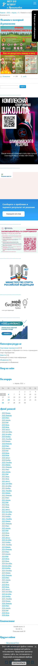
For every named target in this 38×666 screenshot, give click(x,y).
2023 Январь (6, 521)
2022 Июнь (5, 505)
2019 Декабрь (7, 439)
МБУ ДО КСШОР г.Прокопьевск (14, 4)
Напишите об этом (13, 214)
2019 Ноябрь (6, 436)
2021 (8, 13)
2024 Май (5, 556)
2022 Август (6, 509)
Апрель (14, 13)
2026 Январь (6, 601)
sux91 (24, 76)
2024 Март (5, 552)
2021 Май (5, 474)
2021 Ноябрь (6, 488)
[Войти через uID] (19, 373)
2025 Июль (5, 587)
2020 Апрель (6, 448)
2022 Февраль (7, 495)
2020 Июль (5, 455)
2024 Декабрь (7, 570)
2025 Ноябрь (6, 596)
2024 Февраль (7, 549)
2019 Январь (6, 413)
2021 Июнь (5, 476)
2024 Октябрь (6, 566)
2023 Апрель (6, 528)
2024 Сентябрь (7, 563)
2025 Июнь (5, 585)
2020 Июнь (5, 453)
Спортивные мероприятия (9, 348)
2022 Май (5, 502)
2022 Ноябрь (6, 516)
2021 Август (6, 481)
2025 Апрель (6, 580)
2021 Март (5, 469)
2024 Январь (6, 547)
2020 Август (6, 458)
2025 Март (5, 577)
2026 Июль (5, 615)
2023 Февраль (7, 523)
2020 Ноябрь (6, 460)
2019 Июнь (5, 425)
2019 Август (6, 429)
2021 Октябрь (6, 486)
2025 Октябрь (6, 594)
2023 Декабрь (7, 545)
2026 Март (5, 606)
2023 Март (5, 526)
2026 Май (5, 610)
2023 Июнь (5, 533)
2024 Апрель (6, 554)
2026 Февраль (7, 603)
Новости (3, 355)
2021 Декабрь (7, 491)
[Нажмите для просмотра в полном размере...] (19, 39)
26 (3, 403)
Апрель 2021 (19, 383)
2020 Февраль (7, 444)
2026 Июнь (5, 613)
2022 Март (5, 498)
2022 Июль (5, 507)
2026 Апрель (6, 608)
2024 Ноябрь (6, 568)
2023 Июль (5, 535)
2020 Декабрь (7, 462)
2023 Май (5, 530)
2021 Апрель (6, 472)
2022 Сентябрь (7, 512)
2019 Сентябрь (7, 432)
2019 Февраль (7, 415)
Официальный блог (12, 643)
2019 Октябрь (6, 434)
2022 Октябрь (6, 514)
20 (9, 400)
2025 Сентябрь (7, 592)
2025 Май (5, 582)
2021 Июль (5, 479)
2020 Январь (6, 441)
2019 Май (5, 422)
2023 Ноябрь (6, 542)
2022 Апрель (6, 500)
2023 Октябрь (6, 540)
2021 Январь (6, 465)
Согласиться (19, 663)
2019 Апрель (6, 420)
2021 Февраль (7, 467)
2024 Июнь (5, 559)
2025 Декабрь (7, 599)
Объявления (6, 76)
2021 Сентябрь (7, 483)
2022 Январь (6, 493)
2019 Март (5, 418)
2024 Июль (5, 561)
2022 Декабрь (7, 519)
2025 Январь (6, 573)
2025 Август (6, 589)
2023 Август (6, 538)
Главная (2, 13)
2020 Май (5, 451)
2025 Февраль (7, 575)
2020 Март (5, 446)
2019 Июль (5, 427)
